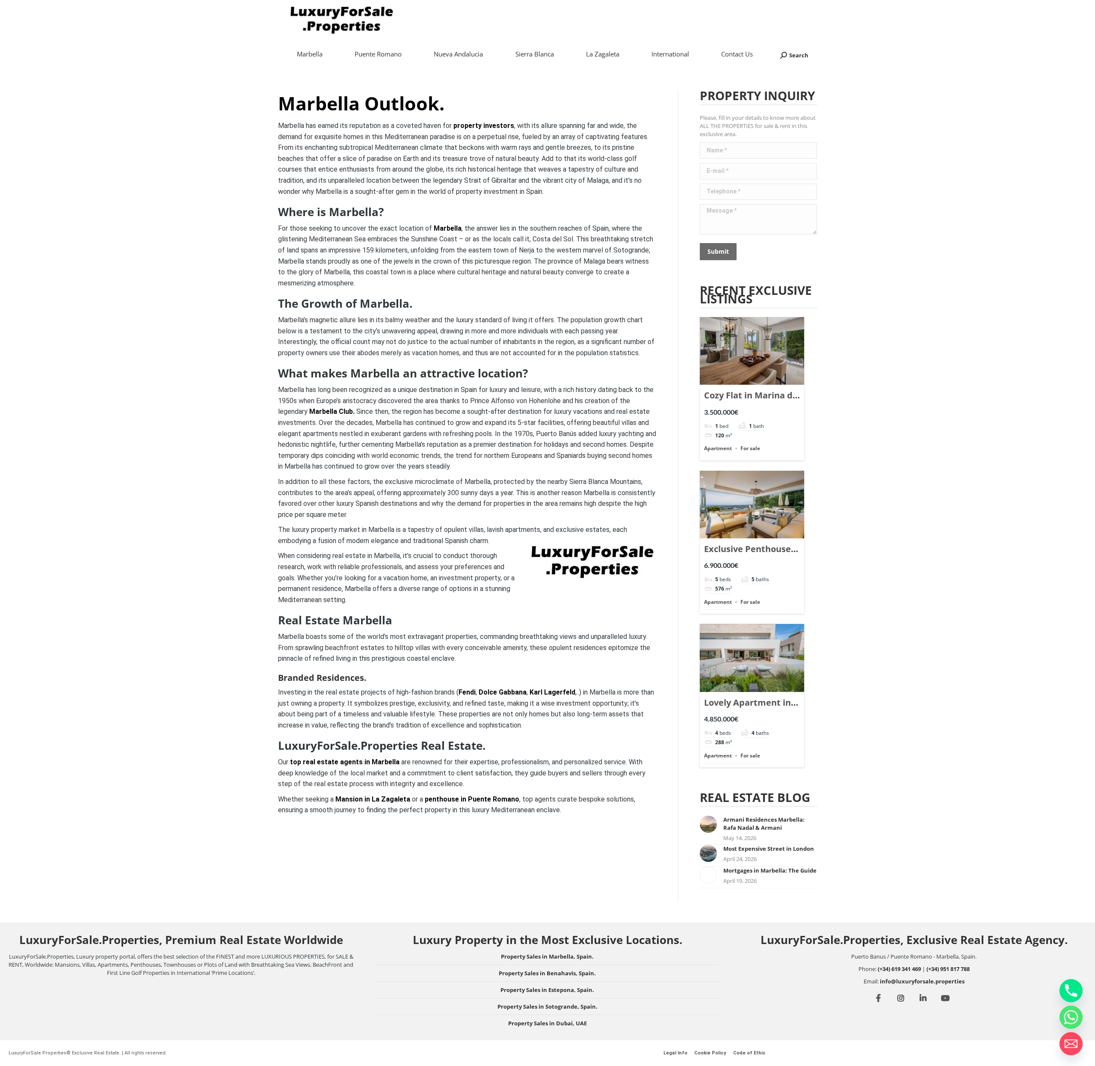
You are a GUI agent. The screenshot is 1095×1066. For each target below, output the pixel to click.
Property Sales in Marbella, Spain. (547, 956)
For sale (750, 448)
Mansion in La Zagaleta (372, 799)
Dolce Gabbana (503, 692)
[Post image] (708, 824)
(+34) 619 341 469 (899, 969)
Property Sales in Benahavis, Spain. (547, 973)
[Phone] (1071, 990)
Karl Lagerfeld (552, 692)
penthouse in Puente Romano (472, 799)
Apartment (718, 448)
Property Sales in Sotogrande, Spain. (547, 1006)
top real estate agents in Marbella (345, 762)
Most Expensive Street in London (768, 848)
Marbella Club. (332, 411)
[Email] (1071, 1043)
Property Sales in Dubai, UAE (547, 1023)
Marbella (448, 228)
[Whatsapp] (1071, 1017)
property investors (483, 126)
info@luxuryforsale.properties (922, 981)
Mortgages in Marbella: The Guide (770, 870)
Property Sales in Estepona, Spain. (547, 990)
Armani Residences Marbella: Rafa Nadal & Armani (764, 823)
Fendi (467, 692)
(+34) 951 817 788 (948, 969)
